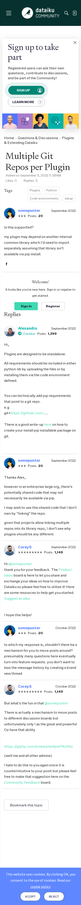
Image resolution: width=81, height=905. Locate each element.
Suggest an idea (17, 598)
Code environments (44, 198)
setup (69, 198)
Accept (30, 896)
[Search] (66, 13)
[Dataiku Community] (40, 13)
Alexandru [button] (27, 328)
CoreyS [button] (25, 547)
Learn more (23, 102)
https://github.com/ (27, 413)
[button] (75, 42)
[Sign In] (74, 13)
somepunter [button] (29, 210)
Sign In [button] (26, 306)
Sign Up (23, 90)
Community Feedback (22, 782)
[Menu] (8, 13)
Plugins (35, 190)
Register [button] (53, 306)
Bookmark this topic (26, 805)
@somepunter (20, 563)
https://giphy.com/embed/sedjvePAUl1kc (38, 746)
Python (51, 190)
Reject (54, 896)
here (48, 424)
